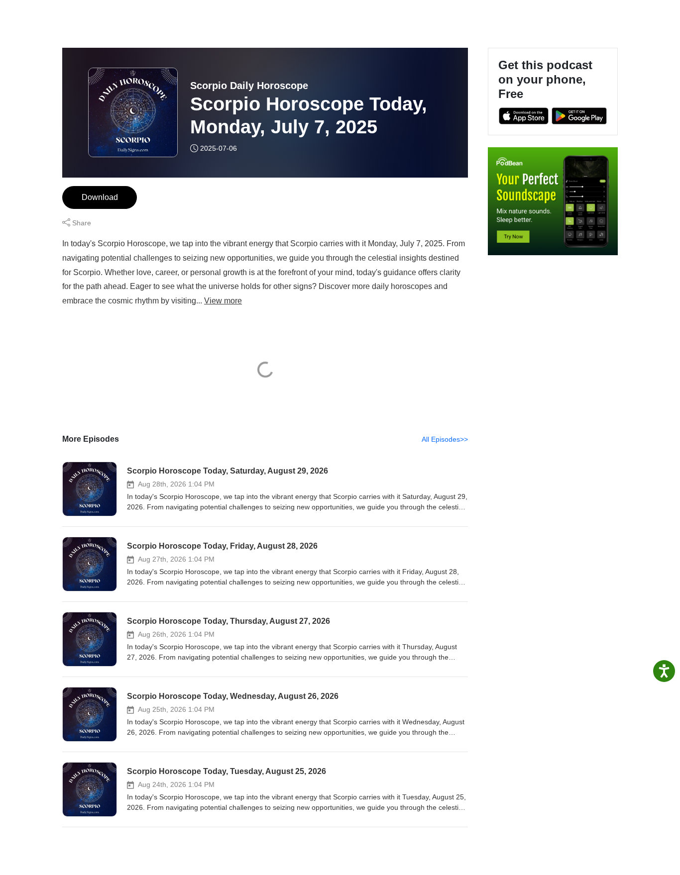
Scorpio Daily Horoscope (249, 85)
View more (223, 300)
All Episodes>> (445, 439)
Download (100, 197)
